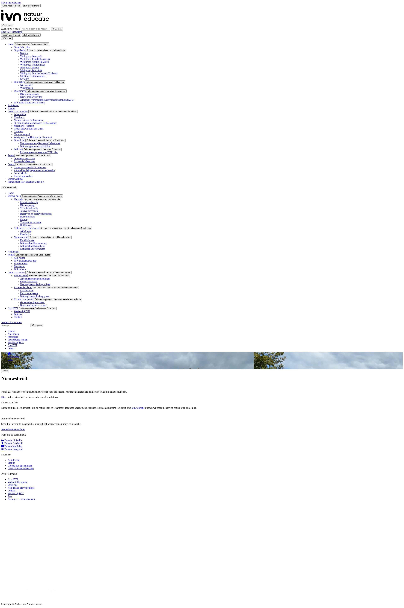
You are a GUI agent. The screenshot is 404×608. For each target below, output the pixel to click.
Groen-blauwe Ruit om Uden (28, 128)
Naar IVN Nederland (11, 31)
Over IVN (13, 308)
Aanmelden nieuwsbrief (13, 429)
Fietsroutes (19, 266)
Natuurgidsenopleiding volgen (35, 284)
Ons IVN (12, 345)
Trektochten (20, 269)
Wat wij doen (14, 196)
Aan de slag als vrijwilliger (21, 487)
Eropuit (11, 462)
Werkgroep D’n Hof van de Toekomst (39, 73)
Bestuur (24, 53)
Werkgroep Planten (29, 67)
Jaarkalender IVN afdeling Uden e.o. (26, 181)
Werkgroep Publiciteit (31, 70)
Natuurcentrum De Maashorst (28, 120)
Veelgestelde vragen (17, 339)
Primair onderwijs (29, 202)
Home (11, 44)
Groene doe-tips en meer (32, 302)
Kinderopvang (27, 205)
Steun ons (12, 485)
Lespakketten (26, 290)
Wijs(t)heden (26, 88)
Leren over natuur (16, 272)
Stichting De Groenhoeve (33, 76)
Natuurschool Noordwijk (32, 246)
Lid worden (16, 322)
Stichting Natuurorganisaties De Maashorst (35, 123)
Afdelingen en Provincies (26, 228)
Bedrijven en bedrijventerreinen (36, 213)
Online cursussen (28, 281)
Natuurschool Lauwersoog (33, 243)
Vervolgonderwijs (29, 208)
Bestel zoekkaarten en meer (34, 305)
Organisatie (19, 50)
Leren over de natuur (18, 111)
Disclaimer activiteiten (31, 97)
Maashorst (19, 117)
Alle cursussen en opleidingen (35, 278)
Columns (18, 131)
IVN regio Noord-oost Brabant (29, 102)
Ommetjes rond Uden (24, 158)
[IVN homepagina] (26, 22)
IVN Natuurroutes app (25, 260)
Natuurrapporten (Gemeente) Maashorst (40, 143)
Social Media (20, 173)
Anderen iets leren (23, 287)
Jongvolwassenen (29, 211)
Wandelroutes (20, 263)
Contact (11, 164)
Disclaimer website (29, 94)
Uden (10, 359)
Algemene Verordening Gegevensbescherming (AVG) (47, 99)
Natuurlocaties (21, 237)
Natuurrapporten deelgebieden (35, 146)
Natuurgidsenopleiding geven (35, 296)
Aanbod (5, 322)
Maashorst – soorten (24, 125)
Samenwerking (15, 179)
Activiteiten (13, 105)
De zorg (24, 219)
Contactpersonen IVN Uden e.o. (30, 167)
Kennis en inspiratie (24, 299)
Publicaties (19, 82)
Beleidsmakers (27, 216)
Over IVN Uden (22, 47)
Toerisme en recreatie (30, 222)
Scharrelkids (20, 114)
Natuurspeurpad (22, 134)
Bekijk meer (26, 225)
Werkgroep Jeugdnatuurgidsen (35, 59)
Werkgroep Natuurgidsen (32, 64)
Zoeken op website (11, 28)
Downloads (19, 140)
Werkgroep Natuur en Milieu (34, 61)
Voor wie (18, 199)
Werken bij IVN (22, 311)
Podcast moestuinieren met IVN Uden (39, 152)
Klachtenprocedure (23, 176)
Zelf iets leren (20, 275)
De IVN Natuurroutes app (21, 468)
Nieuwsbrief (26, 85)
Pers (10, 496)
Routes (11, 155)
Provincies (25, 234)
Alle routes (19, 257)
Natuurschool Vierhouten (32, 248)
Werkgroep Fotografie (31, 56)
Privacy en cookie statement (21, 499)
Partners (18, 314)
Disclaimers (20, 91)
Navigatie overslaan (11, 2)
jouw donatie (138, 407)
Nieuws (11, 108)
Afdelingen (25, 231)
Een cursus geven (29, 293)
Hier (3, 397)
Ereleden (24, 79)
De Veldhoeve (27, 240)
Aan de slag (13, 460)
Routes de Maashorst (24, 161)
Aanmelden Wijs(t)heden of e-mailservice (34, 170)
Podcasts (18, 149)
